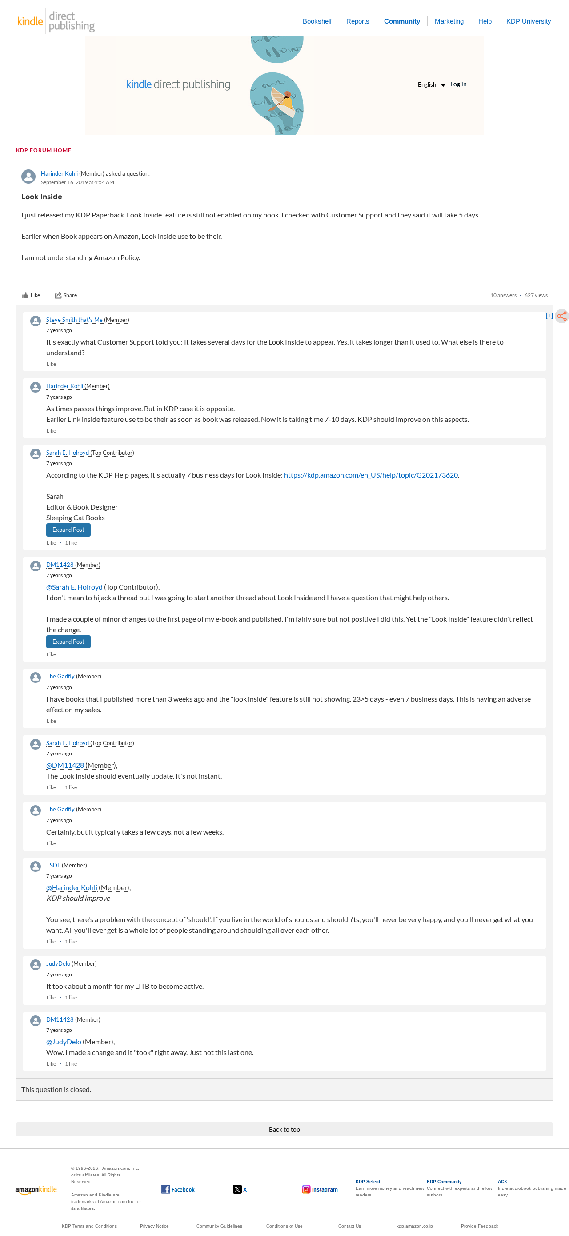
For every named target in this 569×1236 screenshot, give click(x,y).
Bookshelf (317, 21)
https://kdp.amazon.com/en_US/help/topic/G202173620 (371, 474)
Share (70, 295)
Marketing (449, 21)
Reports (357, 21)
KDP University (528, 21)
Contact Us (349, 1226)
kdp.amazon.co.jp (415, 1226)
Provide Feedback (479, 1226)
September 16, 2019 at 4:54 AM (77, 182)
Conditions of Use (284, 1226)
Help (485, 21)
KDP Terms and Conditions (89, 1226)
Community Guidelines (219, 1226)
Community (402, 21)
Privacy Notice (154, 1226)
